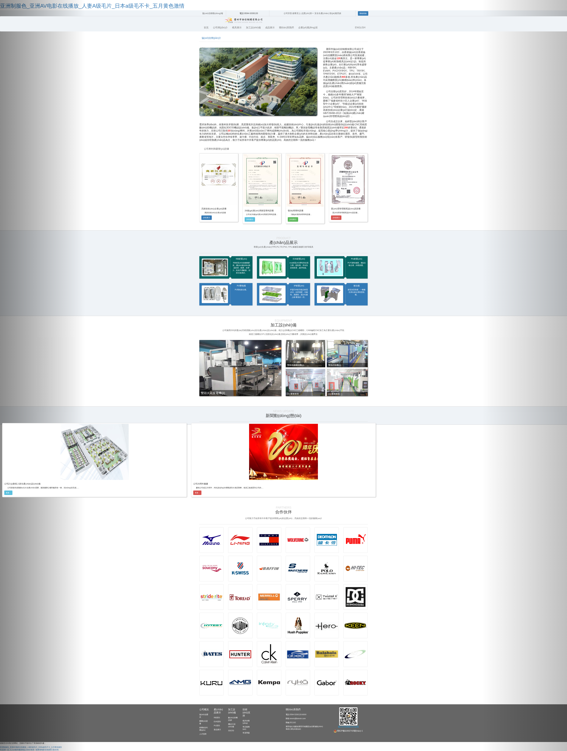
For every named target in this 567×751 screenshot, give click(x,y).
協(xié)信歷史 (203, 716)
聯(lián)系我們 (286, 27)
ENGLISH (360, 27)
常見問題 (246, 733)
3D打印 (231, 731)
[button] (42, 375)
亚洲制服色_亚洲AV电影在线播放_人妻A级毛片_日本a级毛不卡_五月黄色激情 (92, 6)
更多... (8, 493)
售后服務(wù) (246, 728)
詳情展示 (206, 218)
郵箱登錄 (363, 13)
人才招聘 (202, 734)
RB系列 (217, 718)
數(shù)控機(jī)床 (233, 719)
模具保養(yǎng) (246, 722)
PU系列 (217, 726)
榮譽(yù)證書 (203, 722)
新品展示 (217, 730)
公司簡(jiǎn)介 (220, 27)
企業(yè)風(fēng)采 (308, 27)
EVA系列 (217, 722)
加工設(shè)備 (253, 27)
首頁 (206, 27)
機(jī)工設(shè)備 (232, 725)
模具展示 (237, 27)
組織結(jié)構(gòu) (203, 729)
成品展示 (270, 27)
